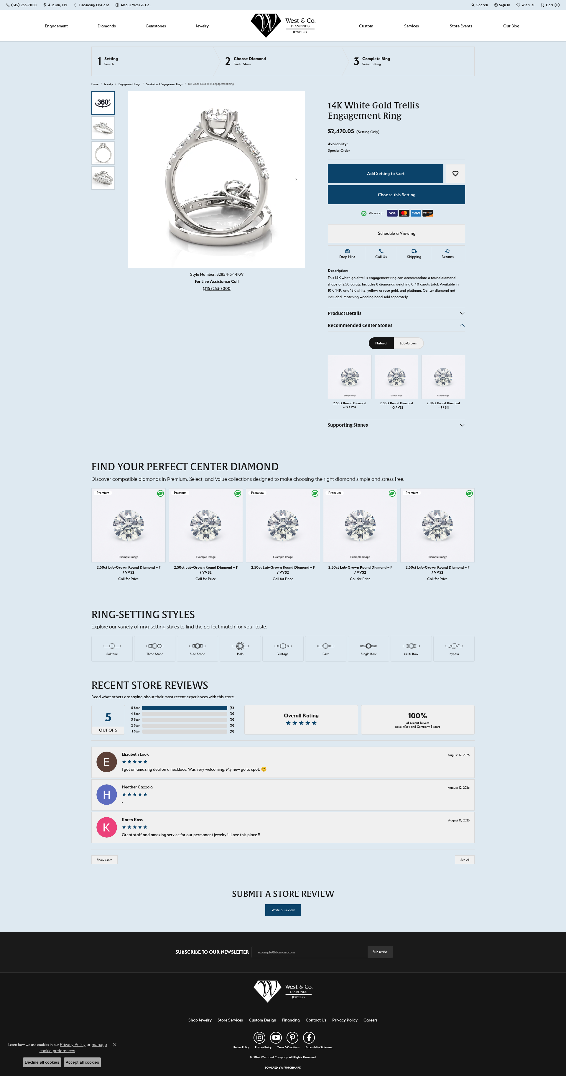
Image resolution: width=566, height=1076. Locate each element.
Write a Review (283, 910)
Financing (291, 1019)
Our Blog (511, 25)
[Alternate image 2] (103, 128)
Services (411, 25)
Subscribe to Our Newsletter (212, 952)
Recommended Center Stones (360, 325)
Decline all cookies (42, 1062)
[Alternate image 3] (103, 153)
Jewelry (202, 25)
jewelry (108, 84)
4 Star (135, 714)
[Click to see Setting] (152, 61)
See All (464, 860)
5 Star (135, 708)
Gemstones (156, 25)
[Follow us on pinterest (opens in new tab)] (292, 1038)
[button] (479, 5)
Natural (381, 343)
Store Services (230, 1019)
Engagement (56, 25)
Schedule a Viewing (396, 233)
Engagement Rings (129, 84)
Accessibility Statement (319, 1047)
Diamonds (107, 25)
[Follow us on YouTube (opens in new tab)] (276, 1038)
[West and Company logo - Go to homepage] (283, 25)
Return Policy (241, 1047)
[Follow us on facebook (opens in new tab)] (309, 1038)
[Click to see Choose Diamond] (277, 61)
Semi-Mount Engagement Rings (164, 84)
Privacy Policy (345, 1019)
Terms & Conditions (288, 1047)
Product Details (344, 313)
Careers (370, 1019)
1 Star (136, 731)
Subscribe (380, 952)
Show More (104, 860)
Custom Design (262, 1019)
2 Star (135, 725)
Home (94, 84)
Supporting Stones (348, 425)
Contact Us (316, 1019)
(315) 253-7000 (217, 288)
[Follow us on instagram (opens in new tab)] (259, 1038)
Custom (366, 25)
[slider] (216, 179)
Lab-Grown (408, 343)
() (232, 708)
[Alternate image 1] (103, 103)
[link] (21, 5)
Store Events (461, 25)
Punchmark (292, 1067)
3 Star (135, 720)
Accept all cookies (82, 1062)
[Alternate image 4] (103, 178)
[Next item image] (296, 179)
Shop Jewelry (200, 1019)
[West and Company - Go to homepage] (283, 992)
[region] (216, 179)
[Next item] (469, 536)
